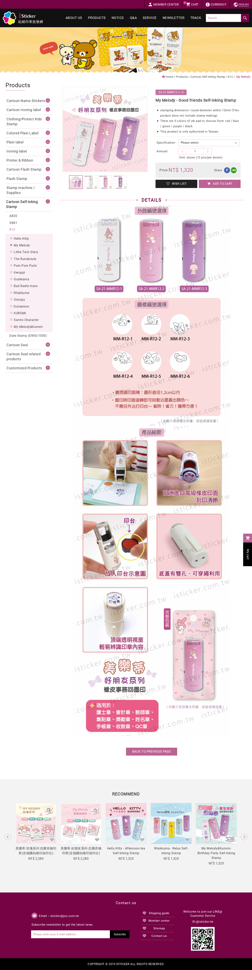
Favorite (52, 839)
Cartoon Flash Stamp (24, 169)
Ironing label (16, 151)
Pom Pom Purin (25, 266)
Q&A (133, 18)
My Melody (22, 245)
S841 (13, 223)
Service (150, 18)
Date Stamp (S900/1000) (28, 336)
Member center (159, 920)
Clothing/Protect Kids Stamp (24, 121)
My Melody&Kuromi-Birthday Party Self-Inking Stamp (216, 853)
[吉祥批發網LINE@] (202, 938)
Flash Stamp (16, 179)
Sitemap (159, 928)
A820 (13, 216)
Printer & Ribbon (19, 160)
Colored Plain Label (22, 133)
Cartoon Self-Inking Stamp (208, 76)
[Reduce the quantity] (207, 151)
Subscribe (120, 934)
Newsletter (173, 18)
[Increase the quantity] (182, 151)
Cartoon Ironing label (23, 110)
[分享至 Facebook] (227, 170)
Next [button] (244, 836)
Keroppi (19, 272)
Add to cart (222, 183)
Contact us (159, 936)
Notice (118, 18)
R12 (230, 76)
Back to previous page (151, 751)
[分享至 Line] (234, 170)
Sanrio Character (26, 320)
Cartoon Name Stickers (25, 101)
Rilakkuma (22, 293)
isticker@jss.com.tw (64, 916)
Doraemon (21, 306)
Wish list (179, 183)
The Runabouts (25, 259)
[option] (105, 129)
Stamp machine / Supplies (20, 190)
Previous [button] (8, 836)
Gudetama (21, 279)
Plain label (15, 142)
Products (97, 18)
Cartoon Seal (17, 345)
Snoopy (19, 299)
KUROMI (20, 313)
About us (74, 18)
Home (169, 76)
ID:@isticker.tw (202, 921)
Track (195, 18)
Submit (245, 18)
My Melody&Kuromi (28, 327)
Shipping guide (159, 913)
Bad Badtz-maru (26, 286)
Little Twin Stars (26, 252)
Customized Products (24, 368)
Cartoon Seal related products (23, 356)
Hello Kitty (21, 238)
